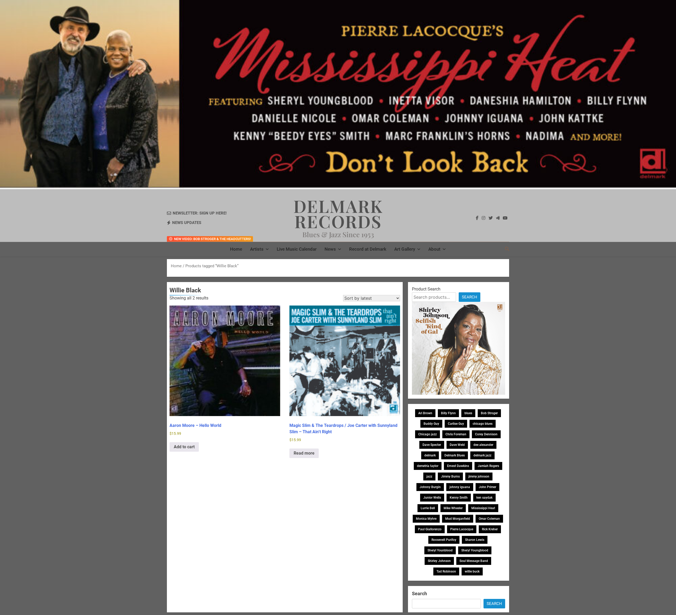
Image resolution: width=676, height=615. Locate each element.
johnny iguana (459, 487)
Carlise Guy (456, 424)
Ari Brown (425, 413)
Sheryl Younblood (440, 550)
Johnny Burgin (430, 487)
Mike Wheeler (453, 508)
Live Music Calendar (297, 249)
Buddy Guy (431, 424)
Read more (304, 453)
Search (469, 297)
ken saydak (484, 497)
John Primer (487, 487)
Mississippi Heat (483, 508)
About (434, 249)
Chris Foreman (455, 434)
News (330, 249)
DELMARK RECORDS (338, 213)
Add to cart (184, 446)
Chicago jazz (427, 434)
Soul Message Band (473, 561)
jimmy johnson (478, 476)
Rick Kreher (490, 529)
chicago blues (482, 424)
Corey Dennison (486, 434)
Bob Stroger (489, 413)
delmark (430, 455)
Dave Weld (457, 445)
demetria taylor (427, 466)
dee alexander (483, 445)
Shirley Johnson (439, 561)
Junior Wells (432, 497)
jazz (429, 476)
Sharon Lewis (474, 540)
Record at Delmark (367, 249)
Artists (257, 249)
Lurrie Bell (428, 508)
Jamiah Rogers (488, 466)
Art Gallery (404, 249)
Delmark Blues (454, 455)
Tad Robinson (446, 571)
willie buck (472, 571)
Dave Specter (431, 445)
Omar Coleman (489, 519)
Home (236, 249)
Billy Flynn (448, 413)
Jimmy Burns (450, 476)
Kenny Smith (459, 497)
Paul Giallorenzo (430, 529)
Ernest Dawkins (458, 466)
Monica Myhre (426, 519)
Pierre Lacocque (461, 529)
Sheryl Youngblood (474, 550)
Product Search (426, 289)
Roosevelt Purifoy (443, 540)
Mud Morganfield (457, 519)
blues (468, 413)
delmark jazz (482, 455)
